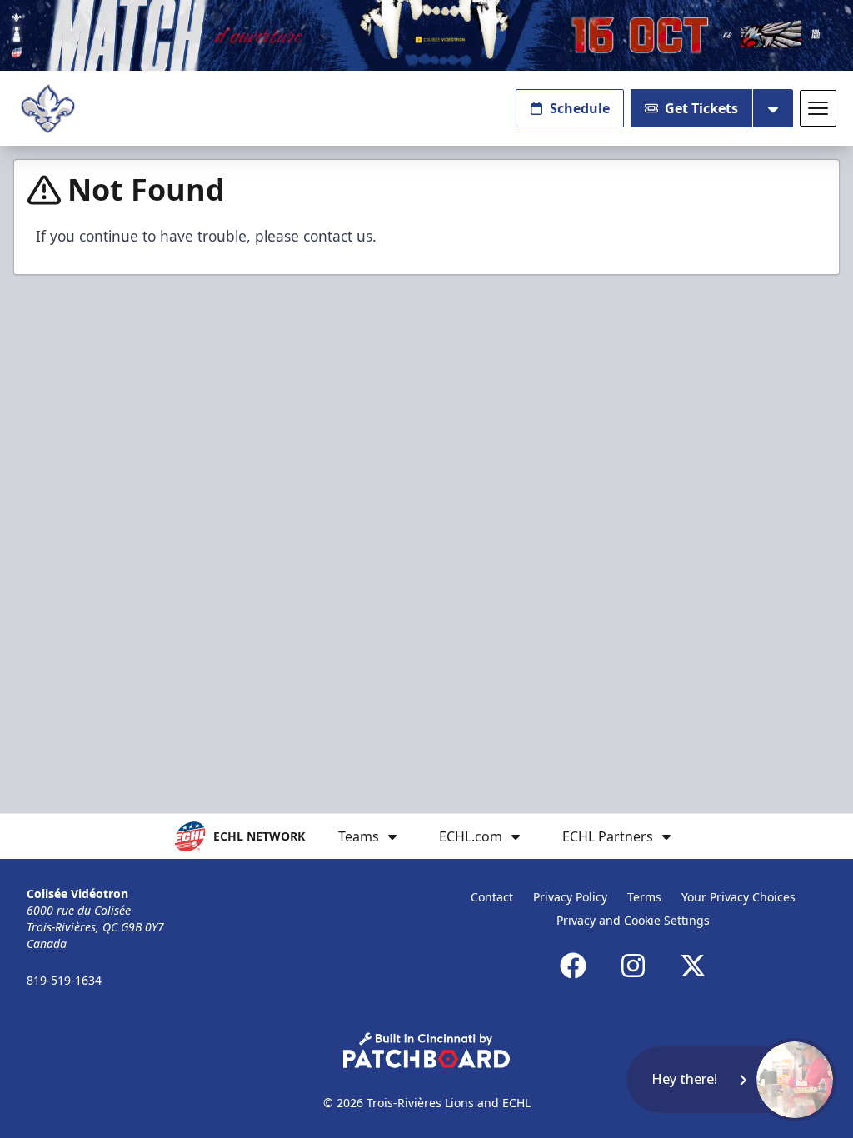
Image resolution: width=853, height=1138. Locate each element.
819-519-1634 (64, 980)
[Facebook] (573, 965)
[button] (731, 1079)
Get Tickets (701, 108)
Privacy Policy (570, 897)
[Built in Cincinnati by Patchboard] (426, 1050)
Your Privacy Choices (738, 897)
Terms (644, 897)
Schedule (580, 108)
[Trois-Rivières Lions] (48, 108)
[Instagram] (633, 965)
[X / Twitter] (693, 965)
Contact (492, 897)
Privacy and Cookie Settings (633, 920)
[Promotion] (426, 35)
